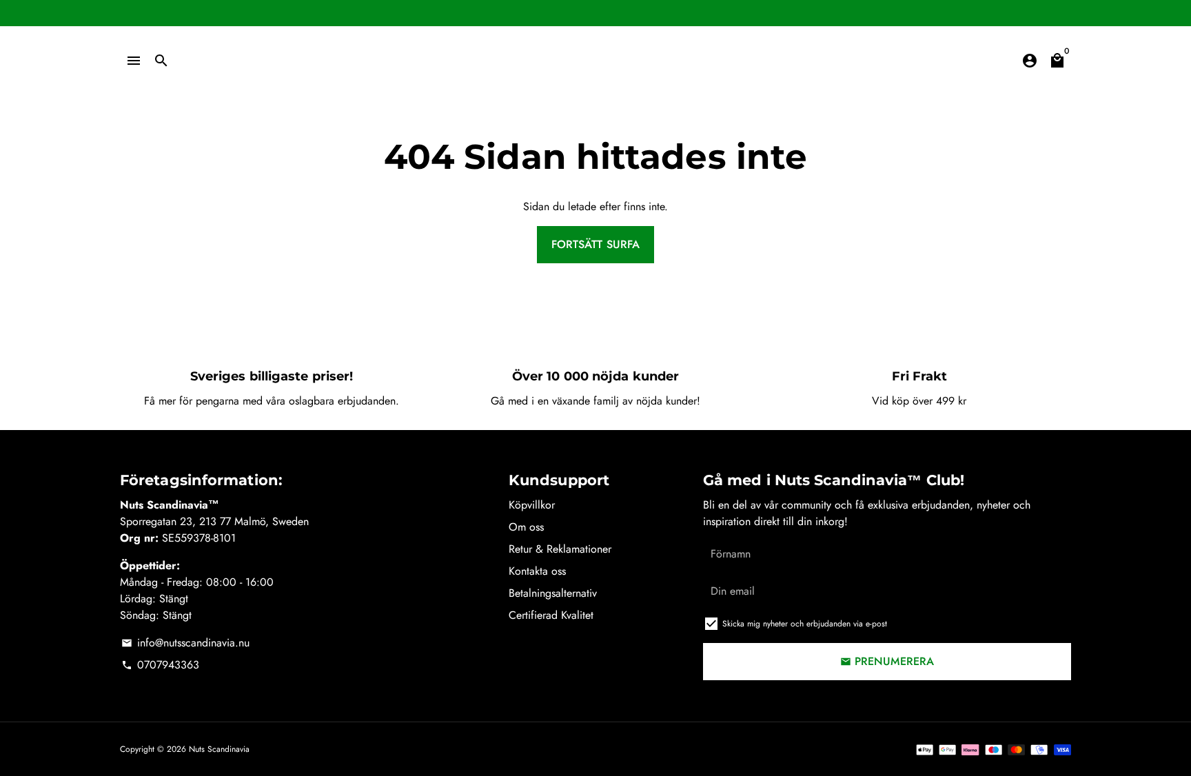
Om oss (526, 527)
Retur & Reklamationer (560, 549)
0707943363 (160, 665)
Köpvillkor (532, 505)
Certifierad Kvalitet (551, 615)
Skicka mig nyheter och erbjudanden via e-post (804, 623)
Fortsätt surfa (595, 244)
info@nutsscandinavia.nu (185, 643)
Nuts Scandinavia (219, 749)
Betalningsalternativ (553, 593)
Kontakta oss (537, 571)
